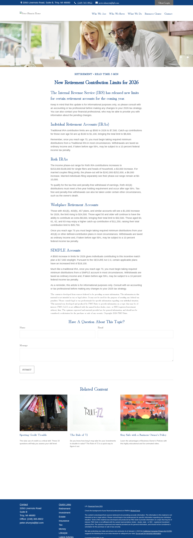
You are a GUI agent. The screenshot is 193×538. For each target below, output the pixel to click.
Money (62, 529)
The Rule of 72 (79, 434)
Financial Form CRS (95, 506)
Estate (62, 516)
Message (24, 345)
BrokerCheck (135, 511)
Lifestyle (63, 533)
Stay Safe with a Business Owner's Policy (143, 434)
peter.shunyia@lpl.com (108, 2)
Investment (64, 512)
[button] (99, 13)
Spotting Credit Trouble (33, 434)
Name (22, 327)
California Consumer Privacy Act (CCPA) (157, 531)
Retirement (64, 508)
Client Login (164, 2)
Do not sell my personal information (148, 533)
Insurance (64, 520)
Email (100, 327)
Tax (60, 525)
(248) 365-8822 (84, 2)
